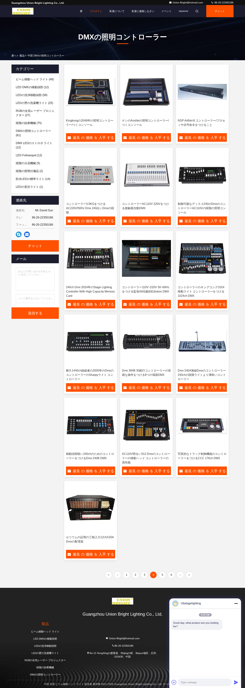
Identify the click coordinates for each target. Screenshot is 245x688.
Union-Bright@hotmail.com (188, 2)
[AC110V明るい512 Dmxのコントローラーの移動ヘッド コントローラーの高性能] (146, 425)
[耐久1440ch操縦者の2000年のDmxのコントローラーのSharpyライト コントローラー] (90, 341)
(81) (33, 133)
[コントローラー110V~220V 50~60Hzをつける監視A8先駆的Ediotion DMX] (146, 258)
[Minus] (236, 603)
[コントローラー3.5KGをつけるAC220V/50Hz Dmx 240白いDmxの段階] (90, 175)
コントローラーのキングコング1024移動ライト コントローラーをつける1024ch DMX (201, 291)
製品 (22, 55)
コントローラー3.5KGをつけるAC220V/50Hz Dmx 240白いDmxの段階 (90, 208)
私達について (116, 11)
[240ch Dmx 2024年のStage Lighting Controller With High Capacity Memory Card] (90, 258)
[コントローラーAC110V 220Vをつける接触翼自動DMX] (146, 175)
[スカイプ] (18, 234)
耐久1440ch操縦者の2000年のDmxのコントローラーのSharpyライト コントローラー (90, 375)
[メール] (27, 234)
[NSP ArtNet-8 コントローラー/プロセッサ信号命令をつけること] (202, 91)
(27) (35, 113)
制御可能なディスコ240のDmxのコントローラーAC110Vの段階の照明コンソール (202, 208)
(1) (29, 186)
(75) (29, 123)
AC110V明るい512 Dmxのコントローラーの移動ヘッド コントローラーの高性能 (146, 458)
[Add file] (173, 682)
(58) (31, 95)
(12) (32, 87)
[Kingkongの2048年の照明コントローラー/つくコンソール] (90, 91)
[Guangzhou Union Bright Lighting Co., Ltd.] (22, 11)
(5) (28, 163)
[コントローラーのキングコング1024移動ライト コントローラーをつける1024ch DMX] (202, 258)
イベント (166, 11)
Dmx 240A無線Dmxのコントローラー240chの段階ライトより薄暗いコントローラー (202, 375)
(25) (34, 102)
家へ (14, 55)
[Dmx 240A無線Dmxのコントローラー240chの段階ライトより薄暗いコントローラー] (202, 341)
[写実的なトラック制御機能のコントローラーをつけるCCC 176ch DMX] (202, 425)
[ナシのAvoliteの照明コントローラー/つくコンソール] (146, 91)
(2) (29, 171)
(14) (33, 178)
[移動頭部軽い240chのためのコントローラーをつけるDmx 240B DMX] (90, 425)
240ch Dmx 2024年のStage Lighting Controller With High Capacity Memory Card (90, 291)
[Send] (236, 682)
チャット (220, 11)
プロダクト (96, 11)
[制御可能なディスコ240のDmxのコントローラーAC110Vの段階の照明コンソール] (202, 175)
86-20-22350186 (224, 2)
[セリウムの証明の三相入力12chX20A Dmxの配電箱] (90, 508)
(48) (35, 79)
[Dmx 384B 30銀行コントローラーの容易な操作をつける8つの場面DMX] (146, 341)
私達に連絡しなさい (143, 11)
